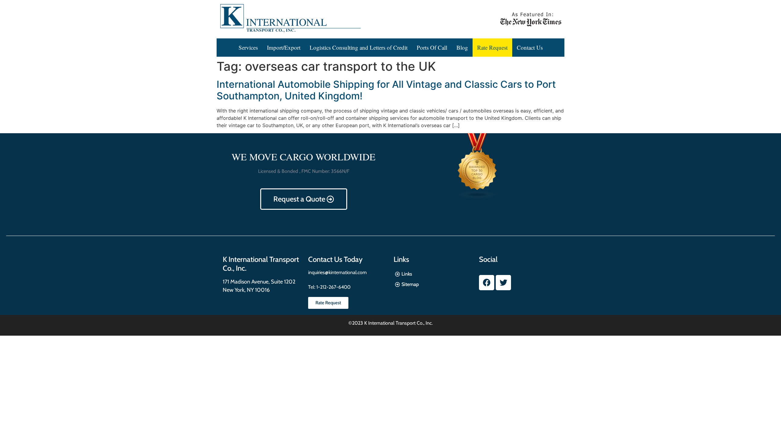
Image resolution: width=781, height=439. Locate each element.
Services (248, 47)
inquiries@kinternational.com (337, 272)
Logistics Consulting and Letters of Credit (359, 47)
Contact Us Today (335, 259)
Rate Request (492, 47)
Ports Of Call (432, 47)
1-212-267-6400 (333, 287)
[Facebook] (486, 282)
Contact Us (530, 47)
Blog (462, 47)
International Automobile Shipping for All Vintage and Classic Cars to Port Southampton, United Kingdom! (386, 90)
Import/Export (284, 47)
